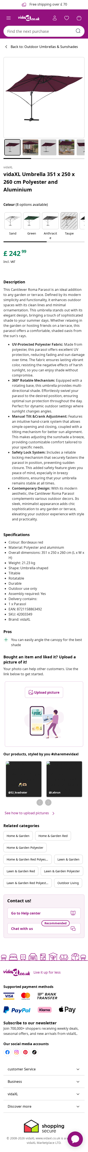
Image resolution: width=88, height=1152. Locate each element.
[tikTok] (34, 1052)
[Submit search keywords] (78, 30)
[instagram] (16, 1052)
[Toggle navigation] (8, 18)
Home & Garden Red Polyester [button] (28, 859)
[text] (15, 254)
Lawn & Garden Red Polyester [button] (28, 883)
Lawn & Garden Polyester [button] (62, 871)
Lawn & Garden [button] (68, 859)
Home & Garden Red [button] (53, 836)
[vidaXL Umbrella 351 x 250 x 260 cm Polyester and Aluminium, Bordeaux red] (44, 97)
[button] (12, 226)
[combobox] (44, 31)
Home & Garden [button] (18, 836)
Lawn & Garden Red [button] (21, 871)
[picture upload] (44, 722)
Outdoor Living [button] (68, 883)
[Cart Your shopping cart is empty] (79, 18)
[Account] (54, 18)
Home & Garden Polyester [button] (25, 848)
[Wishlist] (66, 18)
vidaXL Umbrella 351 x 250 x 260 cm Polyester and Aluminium (39, 181)
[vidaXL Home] (29, 18)
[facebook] (7, 1052)
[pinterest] (25, 1052)
